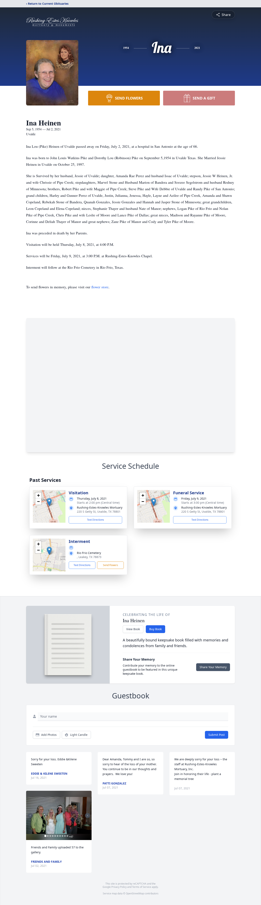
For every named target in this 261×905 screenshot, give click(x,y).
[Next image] (87, 815)
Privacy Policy (119, 887)
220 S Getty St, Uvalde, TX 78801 (99, 511)
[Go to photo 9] (65, 836)
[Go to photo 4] (52, 836)
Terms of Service (141, 887)
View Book (133, 629)
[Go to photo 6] (57, 836)
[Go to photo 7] (60, 836)
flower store (99, 286)
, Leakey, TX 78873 (89, 557)
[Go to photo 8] (62, 836)
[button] (49, 502)
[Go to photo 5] (55, 836)
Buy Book (155, 629)
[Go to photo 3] (50, 836)
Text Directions (95, 519)
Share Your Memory (213, 667)
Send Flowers (110, 565)
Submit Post (216, 735)
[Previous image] (30, 815)
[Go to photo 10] (67, 836)
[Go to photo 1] (45, 836)
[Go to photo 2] (48, 836)
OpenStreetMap (135, 893)
